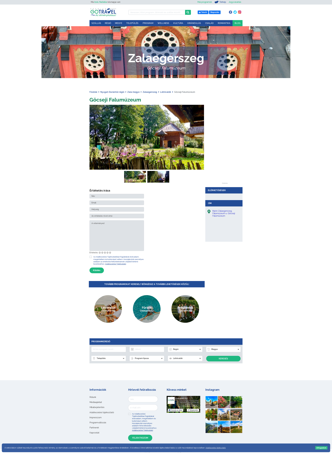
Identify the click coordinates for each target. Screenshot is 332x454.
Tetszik (176, 410)
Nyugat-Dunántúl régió (112, 92)
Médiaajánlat (95, 402)
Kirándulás (194, 23)
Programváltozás (97, 422)
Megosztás (194, 410)
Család (209, 23)
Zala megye (133, 92)
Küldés (96, 270)
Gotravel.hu (181, 398)
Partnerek (94, 427)
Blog (237, 23)
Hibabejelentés (96, 407)
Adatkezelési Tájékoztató (115, 264)
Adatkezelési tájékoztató (101, 412)
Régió (108, 23)
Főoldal (93, 92)
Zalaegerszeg (150, 92)
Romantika (224, 23)
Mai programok (204, 2)
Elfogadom (321, 448)
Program (148, 23)
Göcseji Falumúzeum (115, 100)
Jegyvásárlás (235, 2)
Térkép (222, 2)
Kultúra (178, 23)
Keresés (223, 358)
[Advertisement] (224, 144)
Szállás (96, 23)
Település (132, 23)
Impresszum (95, 417)
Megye (118, 23)
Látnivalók (165, 92)
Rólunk (92, 397)
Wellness (163, 23)
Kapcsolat (94, 432)
